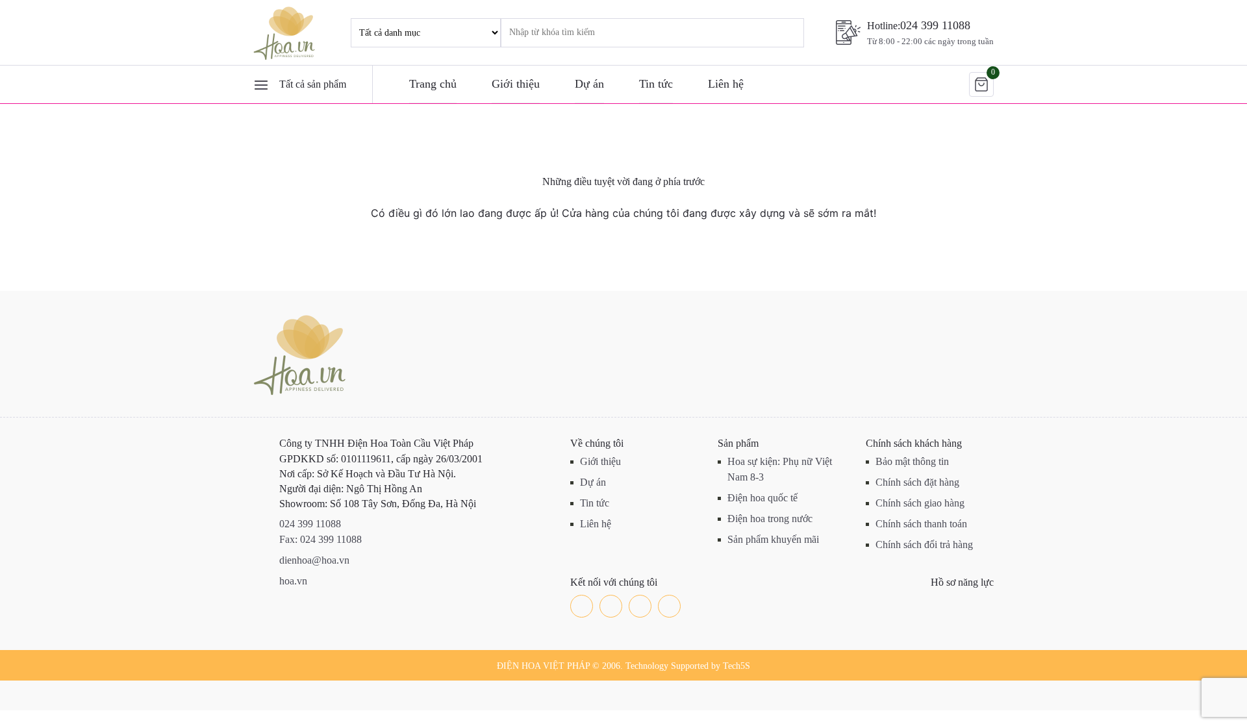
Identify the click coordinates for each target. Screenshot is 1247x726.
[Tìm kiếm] (776, 32)
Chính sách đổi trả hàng (924, 544)
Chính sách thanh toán (921, 523)
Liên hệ (726, 83)
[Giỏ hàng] (981, 84)
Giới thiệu (516, 83)
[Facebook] (581, 606)
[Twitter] (610, 606)
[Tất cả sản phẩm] (261, 84)
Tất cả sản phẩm (312, 84)
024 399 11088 (935, 25)
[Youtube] (640, 606)
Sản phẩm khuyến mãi (773, 539)
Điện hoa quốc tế (762, 497)
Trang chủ (433, 83)
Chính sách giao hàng (919, 502)
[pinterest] (669, 606)
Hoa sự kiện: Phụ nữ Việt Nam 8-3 (779, 469)
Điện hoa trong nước (769, 518)
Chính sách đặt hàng (917, 482)
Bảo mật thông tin (912, 461)
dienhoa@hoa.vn (314, 560)
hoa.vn (293, 580)
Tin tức (656, 83)
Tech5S (736, 666)
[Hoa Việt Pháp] (285, 32)
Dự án (589, 83)
